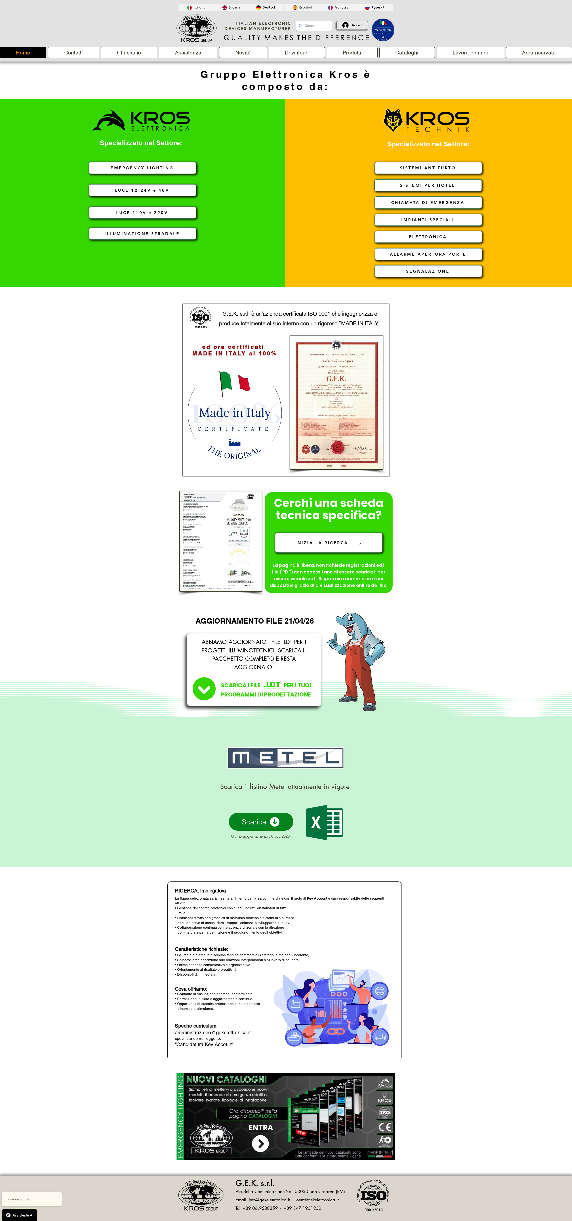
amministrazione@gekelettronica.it (213, 1032)
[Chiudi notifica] (57, 1196)
